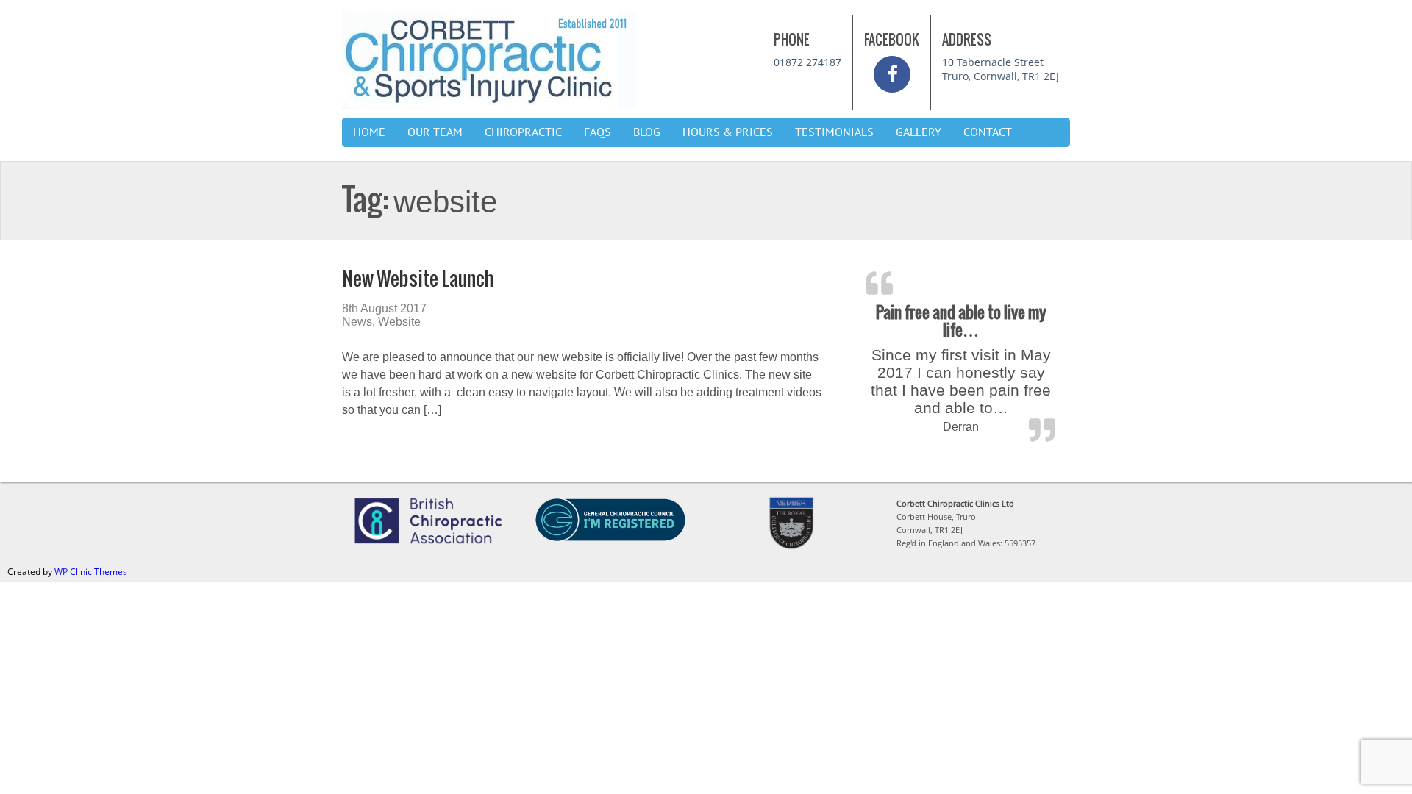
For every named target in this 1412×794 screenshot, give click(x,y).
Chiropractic (523, 132)
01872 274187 (807, 62)
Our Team (435, 132)
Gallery (918, 132)
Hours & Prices (727, 132)
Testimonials (834, 132)
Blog (646, 132)
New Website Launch (417, 278)
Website (399, 321)
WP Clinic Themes (90, 571)
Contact (987, 132)
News (357, 321)
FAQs (597, 132)
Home (369, 132)
